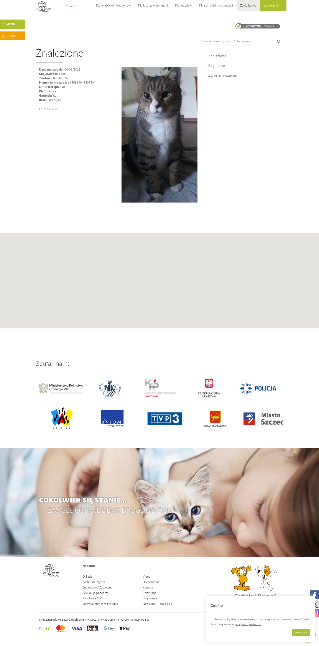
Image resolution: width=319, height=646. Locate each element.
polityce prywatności (248, 624)
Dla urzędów (183, 5)
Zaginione (216, 65)
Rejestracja (149, 593)
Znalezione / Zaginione (97, 587)
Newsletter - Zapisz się (157, 604)
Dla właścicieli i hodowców (113, 5)
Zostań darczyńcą (93, 582)
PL (67, 5)
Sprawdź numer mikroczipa (100, 604)
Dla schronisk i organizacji (216, 5)
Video (146, 576)
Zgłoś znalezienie (222, 75)
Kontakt (148, 587)
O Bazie (87, 576)
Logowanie (271, 5)
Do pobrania (151, 582)
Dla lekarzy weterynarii (153, 5)
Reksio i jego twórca (95, 593)
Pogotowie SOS (92, 598)
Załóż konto (248, 5)
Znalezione (217, 55)
